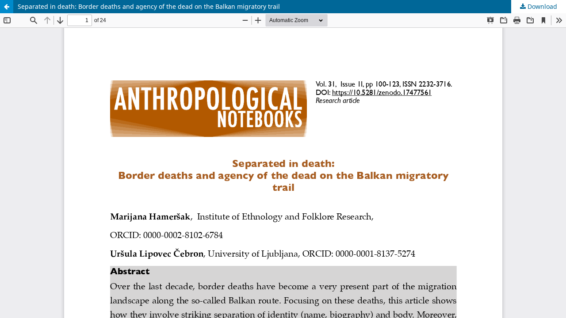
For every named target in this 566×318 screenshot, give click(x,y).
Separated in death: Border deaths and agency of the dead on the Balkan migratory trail (149, 6)
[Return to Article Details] (6, 6)
